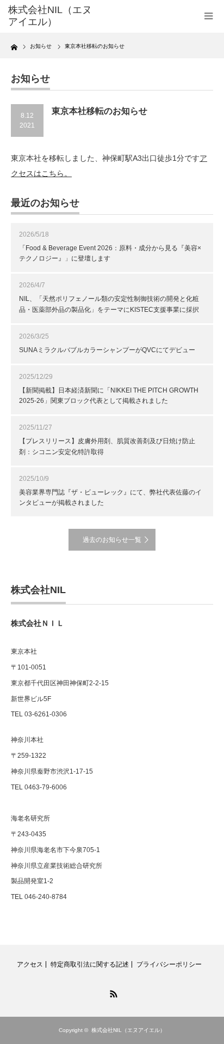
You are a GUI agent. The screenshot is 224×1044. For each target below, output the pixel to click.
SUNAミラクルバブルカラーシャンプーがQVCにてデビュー (107, 350)
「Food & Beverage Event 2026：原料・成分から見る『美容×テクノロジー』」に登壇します (110, 253)
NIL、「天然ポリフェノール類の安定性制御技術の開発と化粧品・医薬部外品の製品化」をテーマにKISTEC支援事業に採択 (109, 304)
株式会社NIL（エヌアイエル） (128, 1030)
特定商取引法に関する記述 (90, 964)
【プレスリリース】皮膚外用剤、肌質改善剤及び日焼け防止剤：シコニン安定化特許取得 (107, 446)
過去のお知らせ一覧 (112, 540)
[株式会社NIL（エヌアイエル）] (53, 16)
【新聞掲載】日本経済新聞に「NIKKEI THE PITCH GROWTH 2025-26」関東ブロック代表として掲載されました (108, 396)
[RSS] (112, 992)
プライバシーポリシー (169, 964)
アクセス (30, 964)
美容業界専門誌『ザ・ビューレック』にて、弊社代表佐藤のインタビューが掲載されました (110, 497)
